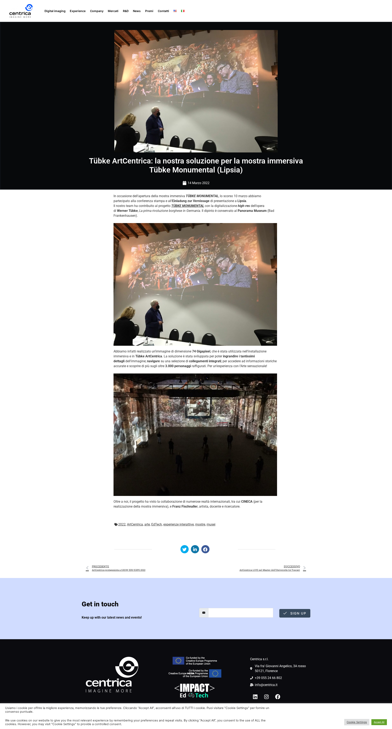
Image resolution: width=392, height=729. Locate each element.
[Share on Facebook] (205, 549)
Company (97, 11)
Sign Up (297, 613)
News (137, 11)
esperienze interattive (178, 524)
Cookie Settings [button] (357, 722)
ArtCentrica (135, 524)
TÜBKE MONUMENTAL (187, 206)
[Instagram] (266, 696)
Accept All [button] (379, 722)
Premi (149, 11)
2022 (122, 524)
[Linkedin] (255, 696)
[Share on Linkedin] (195, 549)
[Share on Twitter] (184, 549)
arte (147, 524)
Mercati (113, 11)
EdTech (156, 524)
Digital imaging (55, 11)
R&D (126, 11)
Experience (78, 11)
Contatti (163, 11)
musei (211, 524)
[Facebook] (278, 696)
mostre (200, 524)
